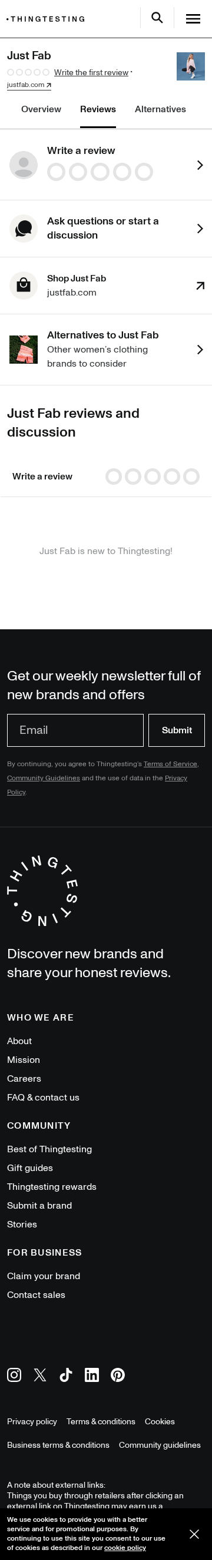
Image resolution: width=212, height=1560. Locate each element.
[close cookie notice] (194, 1534)
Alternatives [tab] (160, 109)
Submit (177, 730)
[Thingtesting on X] (40, 1377)
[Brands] (48, 19)
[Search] (157, 17)
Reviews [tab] (98, 109)
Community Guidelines (43, 778)
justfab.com (25, 85)
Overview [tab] (41, 109)
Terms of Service (170, 764)
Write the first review (91, 72)
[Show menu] (193, 19)
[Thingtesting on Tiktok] (66, 1377)
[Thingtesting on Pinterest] (118, 1377)
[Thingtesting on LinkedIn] (92, 1377)
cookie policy (125, 1548)
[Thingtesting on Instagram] (14, 1377)
